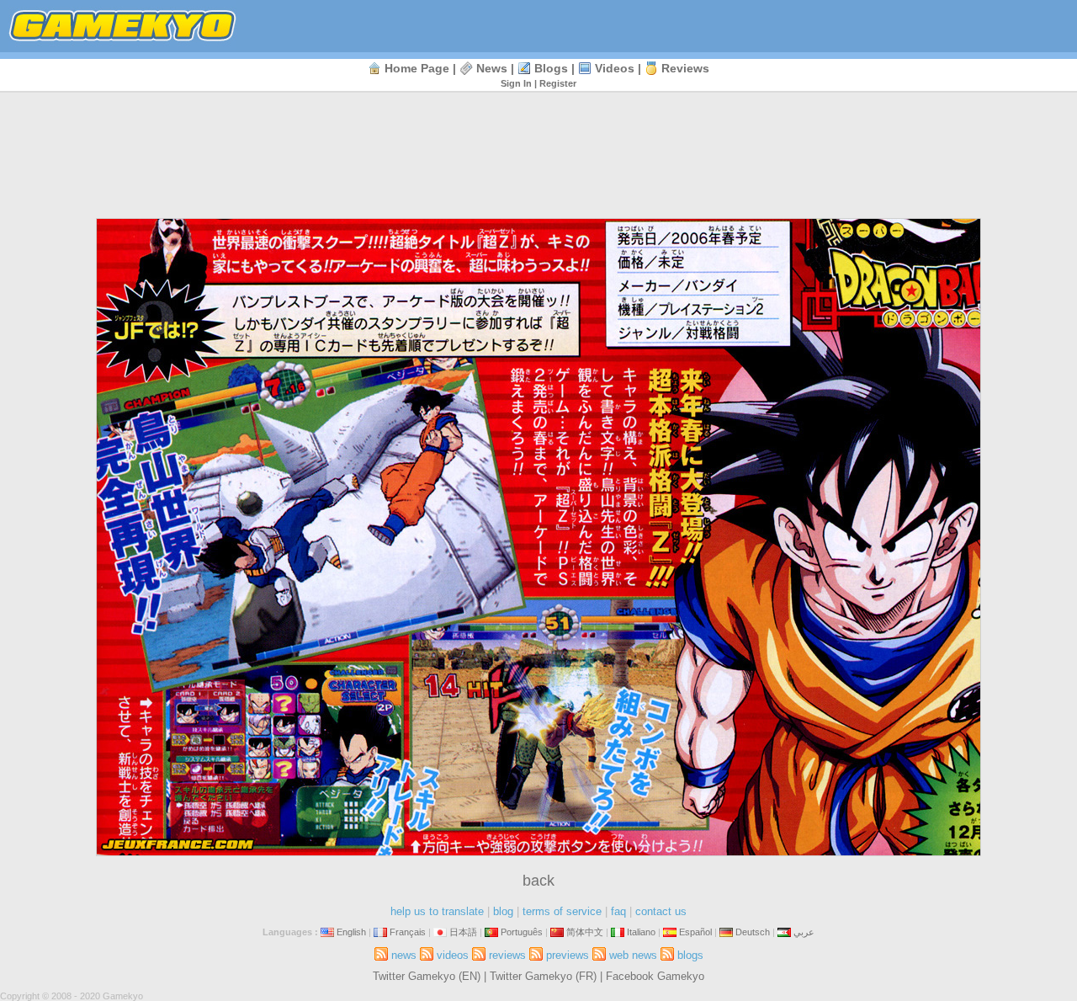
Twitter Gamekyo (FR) (543, 976)
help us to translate (437, 911)
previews (567, 955)
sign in (516, 83)
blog (503, 911)
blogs (551, 68)
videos (614, 68)
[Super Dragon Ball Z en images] (538, 852)
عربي (803, 932)
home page (417, 68)
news (491, 68)
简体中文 (584, 932)
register (557, 83)
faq (618, 911)
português (522, 932)
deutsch (752, 932)
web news (633, 955)
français (408, 932)
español (695, 932)
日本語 (463, 932)
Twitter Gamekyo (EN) (426, 976)
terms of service (562, 911)
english (351, 932)
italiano (641, 932)
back (538, 880)
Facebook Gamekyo (655, 976)
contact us (661, 911)
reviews (685, 68)
